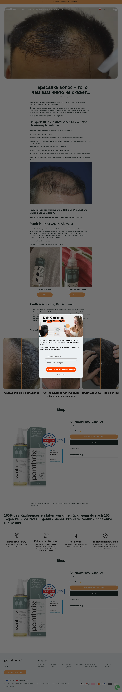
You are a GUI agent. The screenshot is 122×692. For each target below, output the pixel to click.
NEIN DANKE (61, 374)
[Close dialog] (81, 316)
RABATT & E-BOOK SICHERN (61, 369)
